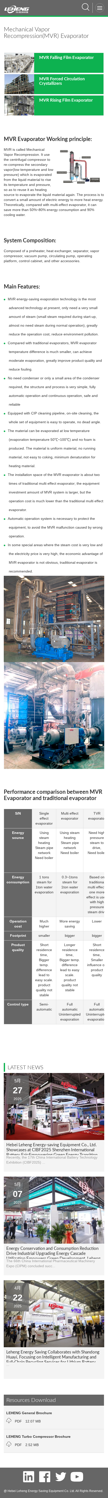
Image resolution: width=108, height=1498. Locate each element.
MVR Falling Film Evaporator (66, 57)
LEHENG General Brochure (29, 1413)
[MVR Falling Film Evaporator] (19, 62)
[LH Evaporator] (18, 7)
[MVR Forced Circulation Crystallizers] (19, 84)
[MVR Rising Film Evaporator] (19, 105)
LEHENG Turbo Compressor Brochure (38, 1437)
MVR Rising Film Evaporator (66, 100)
